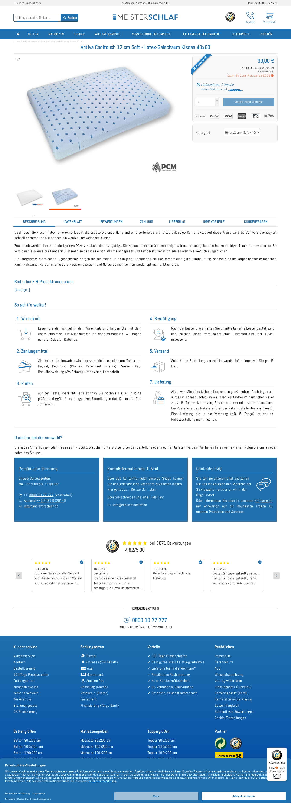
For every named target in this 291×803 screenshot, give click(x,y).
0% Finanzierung (25, 711)
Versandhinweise (25, 686)
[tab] (34, 221)
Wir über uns (22, 699)
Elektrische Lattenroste (201, 34)
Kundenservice (24, 656)
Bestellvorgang (24, 668)
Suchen (72, 18)
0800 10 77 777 (41, 495)
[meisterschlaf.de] (145, 14)
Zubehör (266, 34)
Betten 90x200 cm (27, 740)
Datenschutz (224, 662)
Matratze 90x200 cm (96, 740)
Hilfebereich (263, 500)
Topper (79, 34)
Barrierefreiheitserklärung (234, 699)
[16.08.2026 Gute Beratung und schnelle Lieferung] (118, 560)
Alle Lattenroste (107, 34)
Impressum (223, 656)
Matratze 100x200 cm (97, 746)
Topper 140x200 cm (162, 746)
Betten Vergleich (227, 705)
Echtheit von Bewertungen (234, 711)
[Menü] (284, 750)
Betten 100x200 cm (28, 746)
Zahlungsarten (24, 680)
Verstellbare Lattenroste (151, 34)
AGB (217, 668)
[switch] (277, 776)
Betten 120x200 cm (28, 752)
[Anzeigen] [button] (22, 289)
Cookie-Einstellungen (230, 717)
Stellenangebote (25, 705)
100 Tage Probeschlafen (31, 674)
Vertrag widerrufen (228, 680)
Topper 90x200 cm (161, 740)
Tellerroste (241, 34)
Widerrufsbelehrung (229, 674)
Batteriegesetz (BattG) (232, 693)
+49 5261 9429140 (51, 500)
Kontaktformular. (143, 489)
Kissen (16, 41)
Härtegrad (203, 132)
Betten (33, 34)
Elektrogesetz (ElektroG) (233, 686)
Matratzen (56, 34)
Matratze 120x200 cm (97, 752)
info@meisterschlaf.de (41, 506)
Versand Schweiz (25, 693)
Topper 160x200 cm (162, 752)
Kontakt (19, 662)
